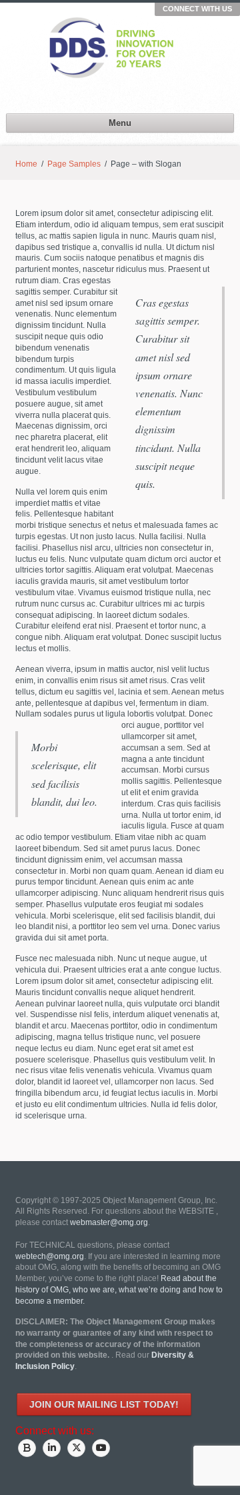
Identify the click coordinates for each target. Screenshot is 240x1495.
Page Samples (74, 164)
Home (26, 164)
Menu (120, 123)
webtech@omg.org (49, 1256)
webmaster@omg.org (109, 1222)
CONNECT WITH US (197, 9)
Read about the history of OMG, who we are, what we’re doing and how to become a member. (119, 1290)
